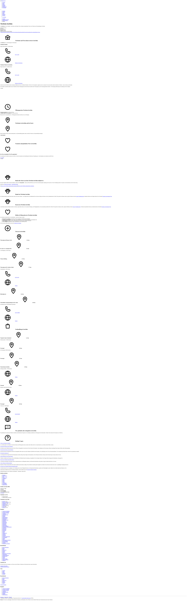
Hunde (3, 3)
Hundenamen (4, 521)
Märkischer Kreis (5, 20)
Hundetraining (4, 525)
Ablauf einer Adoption (7, 184)
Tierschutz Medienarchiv (6, 536)
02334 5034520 (17, 414)
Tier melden (4, 7)
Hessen (3, 552)
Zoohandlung (29, 32)
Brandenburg (4, 580)
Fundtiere (3, 516)
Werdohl (3, 504)
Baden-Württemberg (5, 547)
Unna (3, 506)
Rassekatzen (4, 530)
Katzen (3, 4)
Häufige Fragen (37, 32)
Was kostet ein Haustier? (6, 543)
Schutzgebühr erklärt (15, 184)
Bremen (3, 581)
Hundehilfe (4, 520)
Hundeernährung (5, 517)
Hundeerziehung (4, 518)
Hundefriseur (4, 519)
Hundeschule (4, 523)
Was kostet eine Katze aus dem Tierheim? (6, 449)
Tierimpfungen (4, 533)
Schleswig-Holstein (5, 559)
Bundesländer (4, 6)
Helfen (23, 32)
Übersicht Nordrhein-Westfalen (32, 469)
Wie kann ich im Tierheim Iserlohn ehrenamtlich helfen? (9, 466)
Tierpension (4, 534)
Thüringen (4, 560)
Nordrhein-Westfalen (5, 19)
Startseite (3, 18)
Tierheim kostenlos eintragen (4, 566)
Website (16, 285)
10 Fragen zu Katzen (5, 590)
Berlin (3, 549)
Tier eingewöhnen (5, 541)
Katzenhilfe (4, 527)
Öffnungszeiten (5, 32)
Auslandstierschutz (5, 514)
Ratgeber (3, 15)
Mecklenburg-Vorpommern (6, 553)
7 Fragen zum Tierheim (5, 511)
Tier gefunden (33, 32)
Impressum (2, 597)
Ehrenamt (3, 515)
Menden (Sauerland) (5, 502)
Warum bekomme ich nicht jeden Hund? (6, 456)
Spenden (3, 531)
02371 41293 (17, 54)
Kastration (4, 542)
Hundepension (4, 522)
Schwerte (3, 501)
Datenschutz (6, 597)
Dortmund (4, 507)
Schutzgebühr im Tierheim (6, 540)
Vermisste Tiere (12, 32)
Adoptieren (16, 32)
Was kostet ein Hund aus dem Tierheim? (6, 446)
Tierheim (3, 2)
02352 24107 (17, 277)
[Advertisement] (29, 95)
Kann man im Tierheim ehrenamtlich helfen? (7, 459)
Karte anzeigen (3, 135)
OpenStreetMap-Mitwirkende (26, 598)
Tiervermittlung (4, 537)
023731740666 (17, 312)
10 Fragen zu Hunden (5, 512)
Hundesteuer (4, 524)
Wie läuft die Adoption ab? (4, 453)
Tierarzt (25, 32)
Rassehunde (4, 529)
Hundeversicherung (5, 526)
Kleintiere (3, 5)
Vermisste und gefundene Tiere (107, 196)
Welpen (3, 539)
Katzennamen (4, 528)
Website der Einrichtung (18, 83)
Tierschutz (4, 535)
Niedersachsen (4, 554)
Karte (9, 32)
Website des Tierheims (17, 223)
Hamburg (3, 551)
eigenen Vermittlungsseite (80, 196)
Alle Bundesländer (3, 584)
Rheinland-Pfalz (4, 556)
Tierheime (1, 32)
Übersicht (10, 597)
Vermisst (3, 538)
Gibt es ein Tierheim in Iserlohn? (5, 443)
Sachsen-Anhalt (4, 558)
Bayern (3, 548)
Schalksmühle (4, 505)
